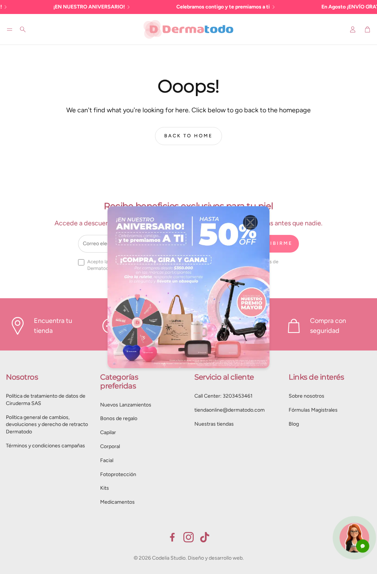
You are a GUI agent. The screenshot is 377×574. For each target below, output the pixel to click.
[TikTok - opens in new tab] (205, 537)
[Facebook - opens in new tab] (172, 537)
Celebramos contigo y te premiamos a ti (207, 7)
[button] (9, 29)
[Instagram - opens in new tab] (188, 537)
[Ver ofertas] (188, 287)
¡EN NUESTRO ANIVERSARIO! (73, 7)
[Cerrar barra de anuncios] (369, 5)
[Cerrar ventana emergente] (250, 222)
